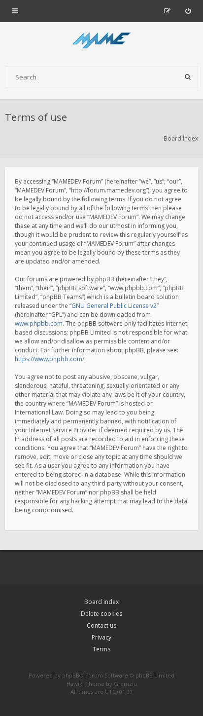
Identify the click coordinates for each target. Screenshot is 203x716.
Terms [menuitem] (101, 649)
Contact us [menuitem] (101, 625)
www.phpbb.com (39, 323)
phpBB (70, 675)
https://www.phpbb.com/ (49, 359)
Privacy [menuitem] (101, 637)
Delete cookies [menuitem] (101, 613)
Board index (101, 602)
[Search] (188, 77)
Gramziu (125, 683)
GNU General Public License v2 (114, 305)
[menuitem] (188, 11)
